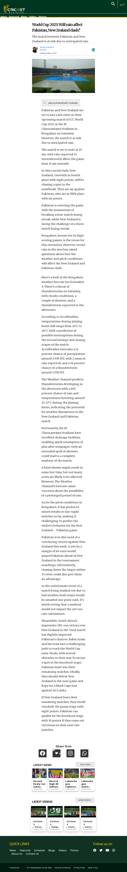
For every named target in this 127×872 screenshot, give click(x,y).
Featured (14, 16)
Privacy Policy (79, 867)
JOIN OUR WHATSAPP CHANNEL (63, 103)
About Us (16, 853)
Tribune (23, 867)
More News (85, 764)
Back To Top (93, 867)
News (4, 16)
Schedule (39, 850)
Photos (42, 16)
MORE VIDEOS (85, 800)
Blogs (24, 16)
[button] (61, 102)
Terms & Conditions (63, 867)
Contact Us (32, 853)
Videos (33, 16)
